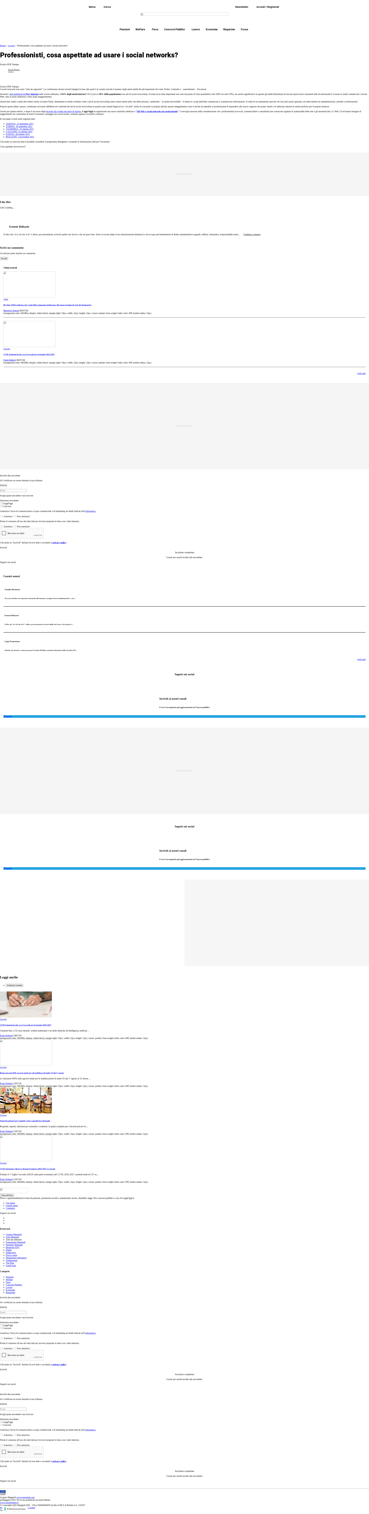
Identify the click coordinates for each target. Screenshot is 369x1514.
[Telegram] (194, 682)
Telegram (7, 716)
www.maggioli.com (25, 1497)
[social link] (5, 227)
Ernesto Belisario (14, 70)
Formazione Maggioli (15, 1242)
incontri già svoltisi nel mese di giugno (63, 111)
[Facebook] (175, 682)
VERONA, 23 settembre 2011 (19, 124)
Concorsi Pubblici (174, 29)
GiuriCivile (11, 1265)
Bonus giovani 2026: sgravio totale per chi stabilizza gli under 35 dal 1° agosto (32, 1073)
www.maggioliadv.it (9, 1502)
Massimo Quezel (11, 310)
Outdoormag (11, 1260)
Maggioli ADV (13, 1247)
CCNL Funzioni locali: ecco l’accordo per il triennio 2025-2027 (29, 354)
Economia (212, 29)
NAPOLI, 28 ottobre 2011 (18, 134)
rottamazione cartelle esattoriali (221, 36)
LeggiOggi (8, 503)
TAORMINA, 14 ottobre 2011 (20, 129)
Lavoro (196, 29)
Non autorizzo (23, 516)
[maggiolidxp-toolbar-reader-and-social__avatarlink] (5, 71)
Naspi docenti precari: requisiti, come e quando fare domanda (25, 1121)
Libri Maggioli (12, 1237)
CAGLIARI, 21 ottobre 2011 (19, 131)
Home (3, 45)
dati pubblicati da (24, 94)
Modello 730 (154, 36)
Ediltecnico (11, 1252)
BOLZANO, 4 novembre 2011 (20, 137)
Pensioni (125, 29)
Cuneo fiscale (191, 36)
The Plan (10, 1263)
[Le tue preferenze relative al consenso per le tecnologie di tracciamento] (15, 1509)
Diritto (9, 1250)
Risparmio (229, 29)
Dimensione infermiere (16, 1258)
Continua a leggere (251, 234)
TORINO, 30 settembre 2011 (19, 126)
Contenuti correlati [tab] (14, 985)
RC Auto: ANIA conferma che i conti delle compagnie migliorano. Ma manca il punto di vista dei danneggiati (47, 305)
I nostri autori (12, 1205)
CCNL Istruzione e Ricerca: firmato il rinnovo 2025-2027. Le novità (27, 1169)
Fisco (155, 29)
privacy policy (59, 542)
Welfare (140, 29)
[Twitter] (184, 682)
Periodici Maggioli (14, 1245)
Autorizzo (8, 516)
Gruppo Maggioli (14, 1234)
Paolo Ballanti (9, 360)
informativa (90, 511)
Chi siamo (10, 1203)
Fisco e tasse (11, 1255)
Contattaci (10, 1208)
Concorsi (7, 506)
